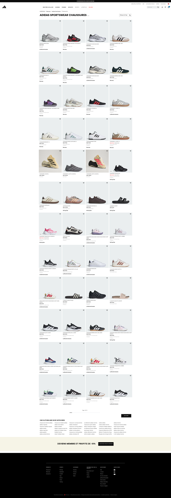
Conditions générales (105, 494)
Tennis (61, 479)
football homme (58, 432)
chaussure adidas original (46, 426)
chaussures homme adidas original (47, 422)
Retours (101, 473)
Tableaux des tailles (104, 481)
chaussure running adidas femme (76, 426)
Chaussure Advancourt (91, 268)
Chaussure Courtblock (44, 205)
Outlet (74, 475)
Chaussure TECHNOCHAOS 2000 (92, 44)
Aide (101, 469)
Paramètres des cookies (75, 494)
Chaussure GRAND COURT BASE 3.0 (69, 141)
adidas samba (43, 428)
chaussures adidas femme (120, 432)
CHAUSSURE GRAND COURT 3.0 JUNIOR (70, 398)
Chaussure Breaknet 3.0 (44, 142)
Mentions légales (114, 494)
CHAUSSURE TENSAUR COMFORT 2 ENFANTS (47, 268)
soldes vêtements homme (90, 432)
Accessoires (48, 473)
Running (61, 469)
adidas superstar (44, 430)
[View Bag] (168, 7)
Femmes (74, 471)
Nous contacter (103, 483)
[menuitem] (48, 7)
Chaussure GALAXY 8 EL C (115, 398)
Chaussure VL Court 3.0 (115, 108)
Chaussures (65, 11)
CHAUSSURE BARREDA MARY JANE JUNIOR (94, 332)
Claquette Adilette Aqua (68, 300)
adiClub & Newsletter (104, 477)
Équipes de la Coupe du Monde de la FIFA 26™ (106, 434)
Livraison (102, 471)
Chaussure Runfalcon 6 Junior (69, 332)
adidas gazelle (43, 432)
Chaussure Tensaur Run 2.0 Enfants (47, 236)
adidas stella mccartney (119, 428)
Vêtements (48, 471)
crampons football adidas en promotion (106, 426)
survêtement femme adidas (90, 428)
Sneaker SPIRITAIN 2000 (44, 43)
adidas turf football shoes (60, 430)
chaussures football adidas (61, 422)
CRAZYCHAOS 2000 (66, 236)
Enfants (74, 473)
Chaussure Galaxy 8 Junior (45, 332)
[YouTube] (114, 474)
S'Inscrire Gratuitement (106, 443)
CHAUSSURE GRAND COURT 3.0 (115, 269)
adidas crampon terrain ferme (61, 428)
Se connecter (163, 3)
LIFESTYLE (42, 11)
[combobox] (153, 7)
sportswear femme (88, 430)
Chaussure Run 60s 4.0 (44, 75)
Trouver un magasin (104, 485)
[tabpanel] (85, 220)
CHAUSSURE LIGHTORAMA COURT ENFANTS (47, 398)
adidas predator (58, 426)
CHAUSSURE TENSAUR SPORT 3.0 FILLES (70, 269)
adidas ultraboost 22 (74, 434)
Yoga (60, 475)
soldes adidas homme (104, 424)
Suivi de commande (104, 475)
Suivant (126, 415)
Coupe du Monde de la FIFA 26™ (106, 430)
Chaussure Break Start (91, 141)
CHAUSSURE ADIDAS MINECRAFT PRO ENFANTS (71, 43)
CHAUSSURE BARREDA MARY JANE (116, 43)
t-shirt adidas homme (119, 434)
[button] (48, 7)
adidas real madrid (59, 424)
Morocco (67, 494)
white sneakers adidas (89, 434)
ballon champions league (90, 426)
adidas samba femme (45, 434)
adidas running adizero (74, 430)
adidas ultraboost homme (75, 428)
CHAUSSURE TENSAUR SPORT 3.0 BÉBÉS (117, 236)
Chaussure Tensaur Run (115, 173)
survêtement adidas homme (90, 422)
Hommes (75, 469)
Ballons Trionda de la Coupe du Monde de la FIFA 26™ (106, 432)
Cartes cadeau (103, 479)
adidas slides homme (119, 430)
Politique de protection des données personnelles (90, 494)
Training (61, 481)
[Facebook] (114, 469)
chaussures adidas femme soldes (106, 428)
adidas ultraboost (73, 424)
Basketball (62, 471)
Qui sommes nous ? (90, 470)
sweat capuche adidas (119, 426)
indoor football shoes (59, 434)
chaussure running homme (75, 422)
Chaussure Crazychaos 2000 (68, 108)
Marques (48, 11)
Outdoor (61, 477)
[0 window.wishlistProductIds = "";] (165, 7)
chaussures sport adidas (90, 424)
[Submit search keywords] (158, 7)
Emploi (88, 472)
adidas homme (117, 422)
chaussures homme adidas (120, 424)
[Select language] (168, 4)
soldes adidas (102, 422)
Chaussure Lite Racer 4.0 (91, 108)
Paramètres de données (58, 494)
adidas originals (43, 424)
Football (61, 473)
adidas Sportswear (56, 11)
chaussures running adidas (75, 432)
